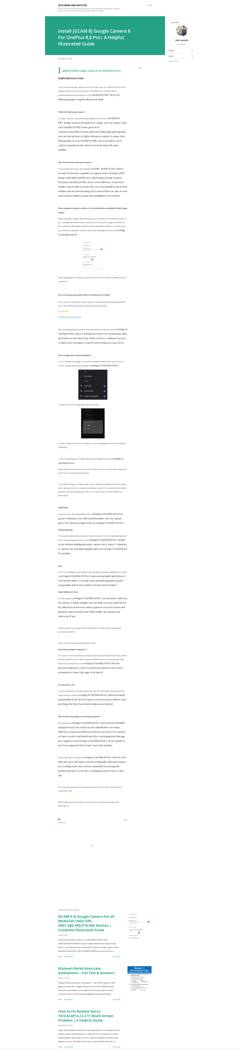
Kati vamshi (181, 40)
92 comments (69, 956)
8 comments (68, 999)
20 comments (69, 1047)
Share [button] (140, 68)
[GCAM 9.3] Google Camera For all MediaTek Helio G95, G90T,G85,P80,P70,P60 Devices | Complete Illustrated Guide (86, 923)
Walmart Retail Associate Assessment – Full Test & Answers (86, 970)
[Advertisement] (90, 885)
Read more (116, 956)
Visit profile (181, 44)
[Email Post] (59, 820)
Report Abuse (173, 61)
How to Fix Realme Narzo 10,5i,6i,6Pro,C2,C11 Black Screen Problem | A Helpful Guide (85, 1016)
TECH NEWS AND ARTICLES (72, 5)
